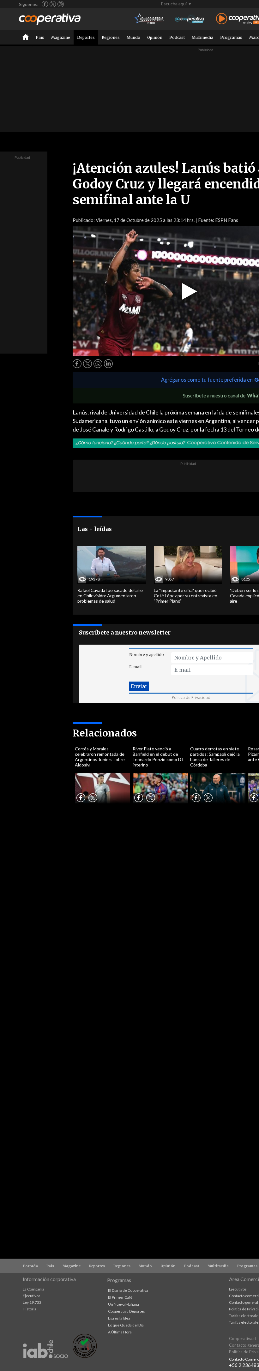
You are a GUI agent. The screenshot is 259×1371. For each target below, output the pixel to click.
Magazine (60, 37)
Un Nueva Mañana (123, 1304)
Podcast (177, 37)
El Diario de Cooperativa (128, 1290)
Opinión (154, 37)
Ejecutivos (31, 1295)
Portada (30, 1266)
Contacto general (243, 1302)
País (40, 37)
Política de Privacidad (191, 697)
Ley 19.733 (32, 1302)
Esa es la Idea (119, 1318)
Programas (231, 37)
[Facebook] (45, 4)
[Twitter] (53, 4)
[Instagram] (60, 4)
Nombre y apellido (146, 654)
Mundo (133, 37)
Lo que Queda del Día (126, 1325)
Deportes (86, 37)
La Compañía (33, 1289)
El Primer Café (120, 1297)
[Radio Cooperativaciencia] (190, 19)
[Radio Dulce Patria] (149, 19)
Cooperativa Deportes (126, 1311)
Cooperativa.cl (242, 1338)
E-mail (135, 667)
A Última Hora (120, 1332)
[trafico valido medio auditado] (84, 1356)
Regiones (111, 37)
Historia (29, 1309)
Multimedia (202, 37)
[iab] (45, 1365)
